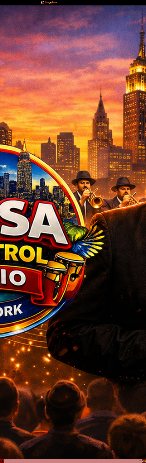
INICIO (75, 1)
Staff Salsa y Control (87, 1)
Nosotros (79, 1)
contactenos (102, 1)
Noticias (96, 1)
